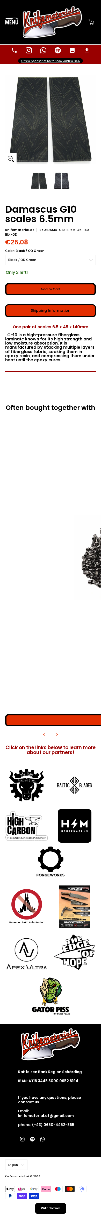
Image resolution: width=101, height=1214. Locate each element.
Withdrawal (50, 1208)
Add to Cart (51, 289)
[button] (91, 22)
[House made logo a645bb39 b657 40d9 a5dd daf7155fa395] (74, 826)
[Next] (56, 734)
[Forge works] (50, 861)
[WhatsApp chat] (43, 50)
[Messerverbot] (26, 907)
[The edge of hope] (74, 952)
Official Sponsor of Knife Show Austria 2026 (50, 61)
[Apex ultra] (26, 952)
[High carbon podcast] (26, 826)
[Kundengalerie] (72, 50)
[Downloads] (87, 50)
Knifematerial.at (19, 230)
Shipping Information (50, 310)
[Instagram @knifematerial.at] (29, 50)
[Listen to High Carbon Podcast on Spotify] (58, 50)
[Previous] (44, 734)
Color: (25, 251)
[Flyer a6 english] (74, 906)
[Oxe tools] (26, 785)
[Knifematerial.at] (52, 22)
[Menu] (11, 22)
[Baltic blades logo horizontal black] (74, 785)
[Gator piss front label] (50, 996)
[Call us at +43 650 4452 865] (14, 50)
